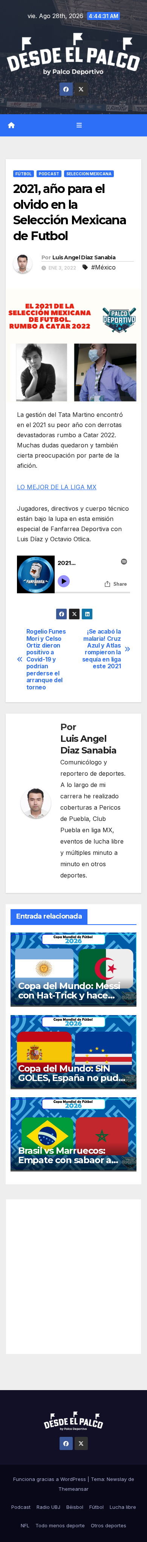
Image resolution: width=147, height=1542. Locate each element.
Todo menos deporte (60, 1525)
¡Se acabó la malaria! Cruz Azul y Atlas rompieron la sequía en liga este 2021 (101, 649)
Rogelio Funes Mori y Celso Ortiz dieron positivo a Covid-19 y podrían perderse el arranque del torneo (46, 659)
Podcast (49, 174)
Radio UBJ (48, 1507)
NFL (25, 1525)
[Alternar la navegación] (79, 125)
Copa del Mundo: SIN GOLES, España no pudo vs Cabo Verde (71, 1078)
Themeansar (73, 1489)
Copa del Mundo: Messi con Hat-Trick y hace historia (69, 995)
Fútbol (23, 174)
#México (103, 267)
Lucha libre (123, 1507)
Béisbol (74, 1507)
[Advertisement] (73, 1276)
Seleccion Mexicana (89, 174)
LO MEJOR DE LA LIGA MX (56, 487)
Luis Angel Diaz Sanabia (83, 257)
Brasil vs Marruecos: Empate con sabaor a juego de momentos (64, 1160)
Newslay (117, 1479)
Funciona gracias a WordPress (50, 1479)
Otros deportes (108, 1525)
